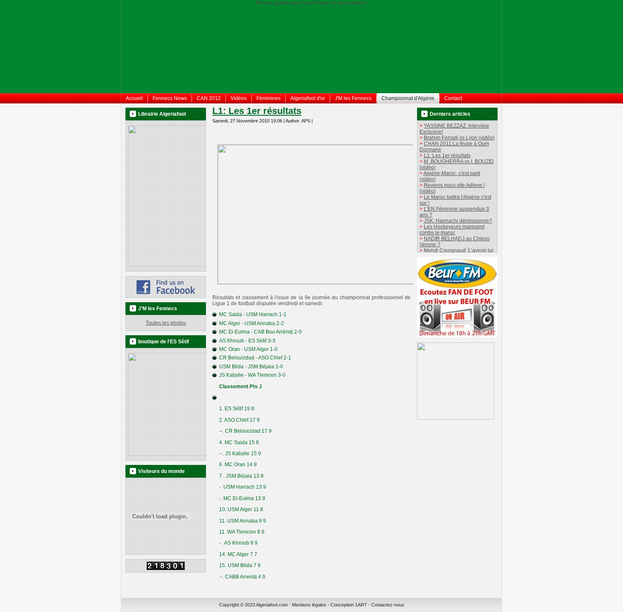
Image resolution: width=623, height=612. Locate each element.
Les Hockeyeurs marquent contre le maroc (452, 230)
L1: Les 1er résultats (256, 111)
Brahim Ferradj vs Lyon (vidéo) (459, 138)
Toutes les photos (166, 323)
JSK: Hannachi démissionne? (458, 221)
